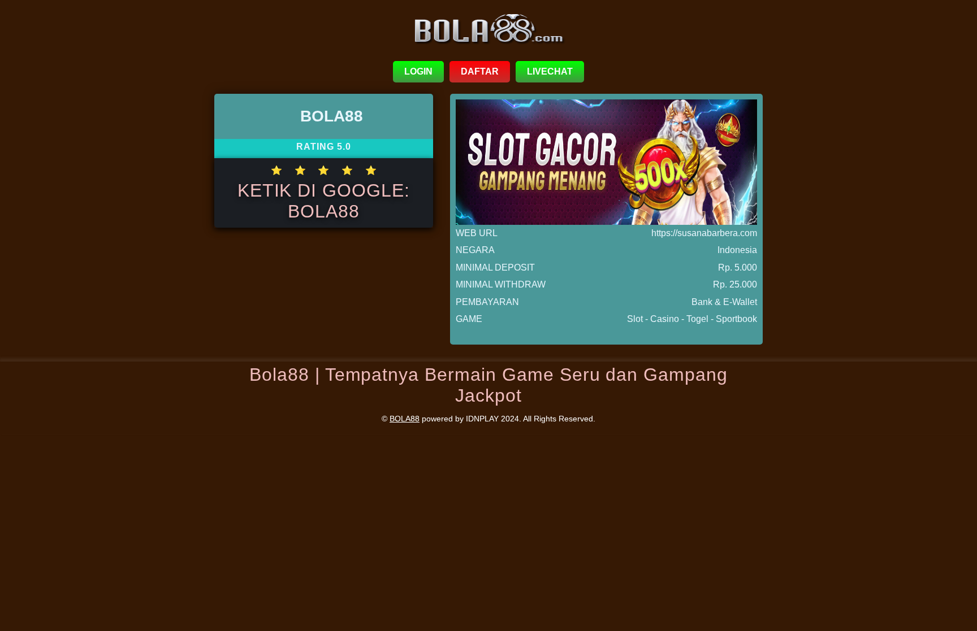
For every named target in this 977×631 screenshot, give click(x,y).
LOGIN (418, 71)
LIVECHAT (550, 71)
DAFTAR (480, 71)
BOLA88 (405, 418)
